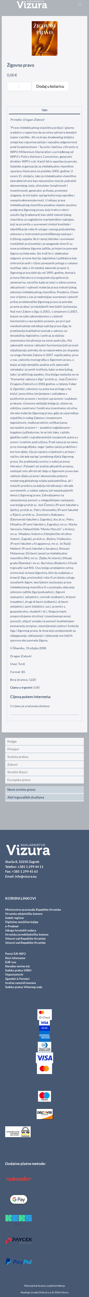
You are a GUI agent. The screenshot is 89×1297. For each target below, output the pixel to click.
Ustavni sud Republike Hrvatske (25, 942)
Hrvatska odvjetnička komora (24, 913)
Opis (45, 110)
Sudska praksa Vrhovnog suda (23, 987)
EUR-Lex (10, 962)
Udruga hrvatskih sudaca (20, 930)
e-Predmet (12, 926)
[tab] (44, 111)
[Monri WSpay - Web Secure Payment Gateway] (44, 1131)
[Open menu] (80, 4)
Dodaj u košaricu (50, 86)
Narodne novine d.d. (17, 966)
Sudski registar (14, 918)
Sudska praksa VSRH (18, 970)
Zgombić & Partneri (17, 978)
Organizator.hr (14, 974)
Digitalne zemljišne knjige (21, 922)
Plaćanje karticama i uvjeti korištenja (44, 1285)
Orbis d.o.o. (45, 1292)
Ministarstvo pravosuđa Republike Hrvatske (33, 909)
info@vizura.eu (26, 876)
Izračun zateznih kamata (20, 983)
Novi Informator (15, 958)
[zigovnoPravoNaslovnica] (44, 38)
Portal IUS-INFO (15, 953)
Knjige (21, 98)
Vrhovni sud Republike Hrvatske (25, 938)
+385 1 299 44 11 (30, 867)
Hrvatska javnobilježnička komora (26, 934)
